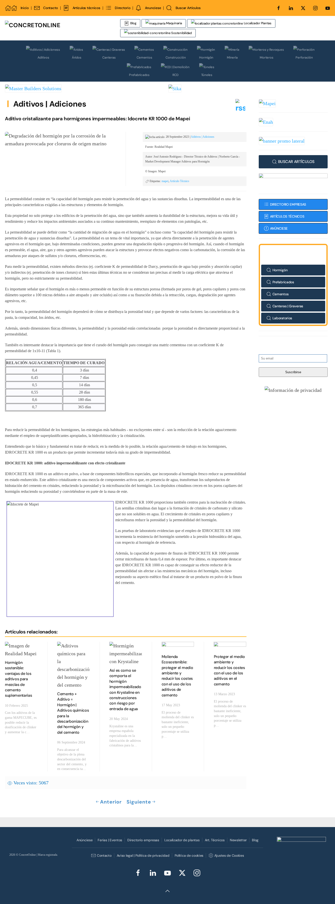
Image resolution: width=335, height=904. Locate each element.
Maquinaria (173, 23)
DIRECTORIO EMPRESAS (288, 204)
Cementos (144, 57)
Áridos (76, 57)
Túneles (206, 75)
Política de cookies (189, 855)
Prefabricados (139, 75)
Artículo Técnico (179, 181)
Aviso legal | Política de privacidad (143, 855)
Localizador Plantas (257, 23)
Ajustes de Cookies (229, 855)
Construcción (176, 57)
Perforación (304, 57)
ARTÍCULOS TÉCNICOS (287, 216)
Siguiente (139, 802)
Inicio (25, 8)
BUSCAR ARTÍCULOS (296, 161)
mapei (165, 181)
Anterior (111, 802)
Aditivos (43, 57)
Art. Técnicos (215, 840)
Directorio (122, 8)
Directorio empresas (143, 840)
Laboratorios (282, 318)
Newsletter (238, 840)
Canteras (109, 57)
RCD (175, 75)
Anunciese (153, 8)
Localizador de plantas (182, 840)
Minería (232, 57)
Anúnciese (84, 840)
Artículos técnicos (86, 8)
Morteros (266, 57)
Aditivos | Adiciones (49, 104)
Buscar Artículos (188, 8)
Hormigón (206, 57)
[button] (293, 390)
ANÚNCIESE (279, 228)
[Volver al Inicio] (62, 28)
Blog (133, 23)
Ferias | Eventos (110, 840)
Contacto (50, 8)
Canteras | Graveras (287, 306)
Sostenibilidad (181, 33)
